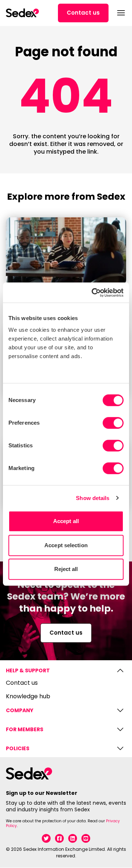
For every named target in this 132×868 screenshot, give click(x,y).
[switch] (113, 423)
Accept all (66, 521)
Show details (92, 498)
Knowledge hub (28, 696)
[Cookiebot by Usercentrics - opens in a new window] (93, 292)
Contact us (83, 12)
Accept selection (66, 545)
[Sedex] (22, 12)
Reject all (66, 569)
